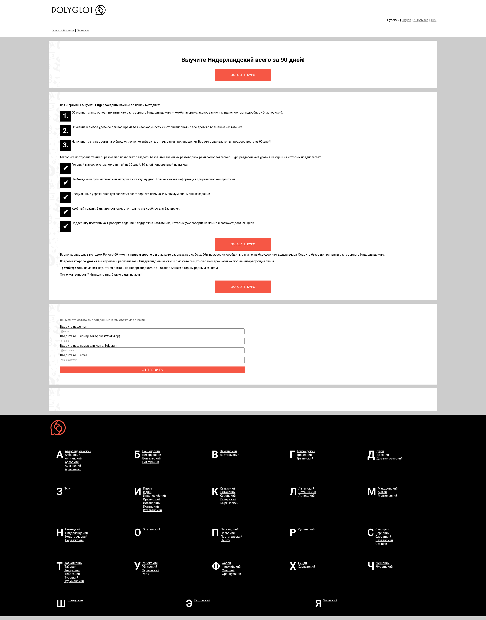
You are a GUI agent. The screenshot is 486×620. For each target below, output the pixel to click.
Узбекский (150, 563)
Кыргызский (229, 503)
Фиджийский (231, 566)
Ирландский (151, 499)
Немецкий (72, 529)
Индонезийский (154, 496)
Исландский (151, 503)
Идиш (147, 492)
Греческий (304, 455)
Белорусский (151, 455)
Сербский (382, 533)
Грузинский (305, 458)
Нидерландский (76, 533)
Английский (73, 458)
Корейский (228, 496)
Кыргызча (420, 20)
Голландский (306, 451)
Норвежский (74, 540)
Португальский (231, 536)
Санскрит (382, 529)
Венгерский (228, 451)
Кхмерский (228, 499)
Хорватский (306, 566)
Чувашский (384, 566)
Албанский (72, 455)
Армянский (73, 465)
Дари (380, 451)
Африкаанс (73, 469)
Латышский (307, 492)
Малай (382, 492)
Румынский (306, 529)
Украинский (150, 570)
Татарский (72, 570)
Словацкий (383, 536)
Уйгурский (149, 566)
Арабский (72, 462)
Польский (228, 533)
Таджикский (73, 563)
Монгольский (387, 496)
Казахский (227, 488)
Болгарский (150, 462)
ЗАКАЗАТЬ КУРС (243, 75)
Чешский (382, 563)
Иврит (147, 488)
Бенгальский (151, 458)
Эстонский (202, 600)
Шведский (75, 600)
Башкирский (151, 451)
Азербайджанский (78, 451)
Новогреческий (76, 536)
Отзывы (83, 30)
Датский (382, 455)
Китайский (227, 492)
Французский (231, 574)
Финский (228, 570)
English (406, 20)
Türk (433, 20)
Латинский (306, 488)
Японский (330, 600)
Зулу (67, 488)
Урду (145, 574)
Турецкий (71, 577)
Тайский (70, 566)
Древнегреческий (389, 458)
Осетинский (151, 529)
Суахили (381, 544)
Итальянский (152, 510)
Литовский (306, 496)
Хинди (302, 563)
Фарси (226, 563)
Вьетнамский (229, 455)
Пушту (225, 540)
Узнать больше (63, 30)
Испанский (151, 506)
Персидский (229, 529)
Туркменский (74, 581)
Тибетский (72, 574)
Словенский (384, 540)
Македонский (388, 488)
